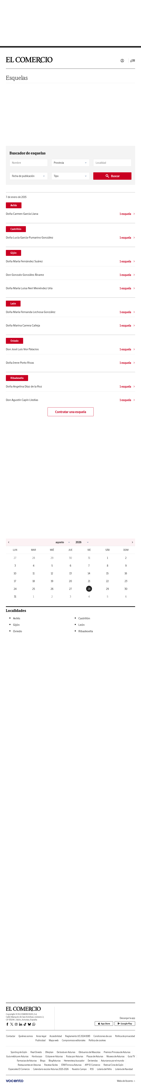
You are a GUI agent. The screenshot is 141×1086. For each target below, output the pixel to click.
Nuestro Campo (79, 1069)
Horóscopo (37, 1056)
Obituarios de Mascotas (89, 1052)
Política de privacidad (125, 1036)
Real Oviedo (36, 1052)
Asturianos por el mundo (112, 1060)
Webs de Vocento (125, 1081)
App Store (105, 1023)
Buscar (115, 176)
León (13, 303)
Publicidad (40, 1040)
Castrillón (15, 229)
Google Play (126, 1023)
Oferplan (49, 1052)
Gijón (13, 253)
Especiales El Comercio (19, 1069)
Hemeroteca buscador (74, 1060)
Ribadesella (17, 378)
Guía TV (131, 1056)
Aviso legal (41, 1036)
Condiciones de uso (102, 1036)
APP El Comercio (92, 1065)
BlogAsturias (55, 1060)
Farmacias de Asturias (27, 1060)
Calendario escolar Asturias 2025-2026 (51, 1069)
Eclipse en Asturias (54, 1056)
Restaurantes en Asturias (29, 1065)
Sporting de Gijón (19, 1052)
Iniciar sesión (122, 60)
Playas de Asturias (94, 1056)
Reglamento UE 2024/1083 (77, 1036)
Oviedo (14, 340)
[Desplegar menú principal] (132, 60)
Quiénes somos (26, 1036)
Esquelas (17, 77)
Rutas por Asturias (74, 1056)
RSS (92, 1069)
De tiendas (93, 1060)
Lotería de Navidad (124, 1069)
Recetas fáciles (51, 1065)
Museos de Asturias (115, 1056)
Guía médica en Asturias (17, 1056)
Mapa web (54, 1040)
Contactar (10, 1036)
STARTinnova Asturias (71, 1065)
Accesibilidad (56, 1036)
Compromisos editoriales (73, 1040)
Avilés (13, 205)
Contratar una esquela (70, 412)
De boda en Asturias (66, 1052)
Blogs (42, 1060)
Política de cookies (97, 1040)
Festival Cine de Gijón (113, 1065)
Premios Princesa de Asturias (117, 1052)
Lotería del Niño (104, 1069)
